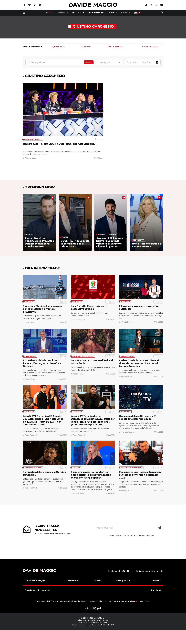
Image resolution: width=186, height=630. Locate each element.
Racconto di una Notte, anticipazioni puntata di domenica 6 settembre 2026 (140, 475)
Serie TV (125, 13)
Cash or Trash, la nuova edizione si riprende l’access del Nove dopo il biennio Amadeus (139, 363)
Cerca (88, 62)
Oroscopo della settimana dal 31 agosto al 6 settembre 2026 (137, 417)
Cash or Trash (126, 356)
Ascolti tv (62, 13)
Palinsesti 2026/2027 (150, 47)
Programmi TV (96, 13)
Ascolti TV (29, 412)
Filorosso (125, 302)
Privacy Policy (148, 535)
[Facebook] (95, 139)
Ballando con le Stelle (116, 47)
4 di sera (76, 468)
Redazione (73, 580)
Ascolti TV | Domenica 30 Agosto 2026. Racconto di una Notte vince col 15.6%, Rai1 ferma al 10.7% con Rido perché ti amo (43, 420)
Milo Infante (86, 47)
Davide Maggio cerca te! (37, 590)
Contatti (97, 580)
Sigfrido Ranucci (58, 47)
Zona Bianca (30, 356)
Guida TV (112, 13)
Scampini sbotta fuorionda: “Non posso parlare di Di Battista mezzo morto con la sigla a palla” (91, 475)
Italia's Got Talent (32, 139)
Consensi (156, 580)
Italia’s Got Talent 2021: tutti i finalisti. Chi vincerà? (59, 144)
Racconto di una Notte (131, 468)
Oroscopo (125, 412)
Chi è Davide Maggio (35, 580)
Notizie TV (78, 13)
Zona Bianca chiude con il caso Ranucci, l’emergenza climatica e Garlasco (42, 363)
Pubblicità (156, 590)
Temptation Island (32, 468)
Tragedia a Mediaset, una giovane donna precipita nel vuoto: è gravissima (43, 309)
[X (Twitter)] (98, 139)
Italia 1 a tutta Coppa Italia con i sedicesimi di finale (89, 307)
